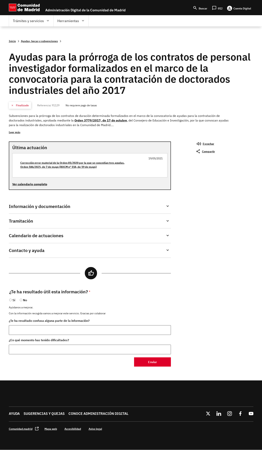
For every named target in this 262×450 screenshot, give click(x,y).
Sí (13, 300)
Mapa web (50, 429)
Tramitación (21, 221)
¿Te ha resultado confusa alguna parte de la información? (49, 321)
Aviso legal (95, 429)
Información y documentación (39, 206)
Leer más (14, 132)
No (25, 300)
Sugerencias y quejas (44, 413)
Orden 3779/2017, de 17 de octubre (100, 120)
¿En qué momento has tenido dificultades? (39, 340)
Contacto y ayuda (26, 250)
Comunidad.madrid (20, 429)
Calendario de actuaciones (36, 235)
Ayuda (14, 413)
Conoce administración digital (98, 413)
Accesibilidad (72, 429)
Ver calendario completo (29, 184)
